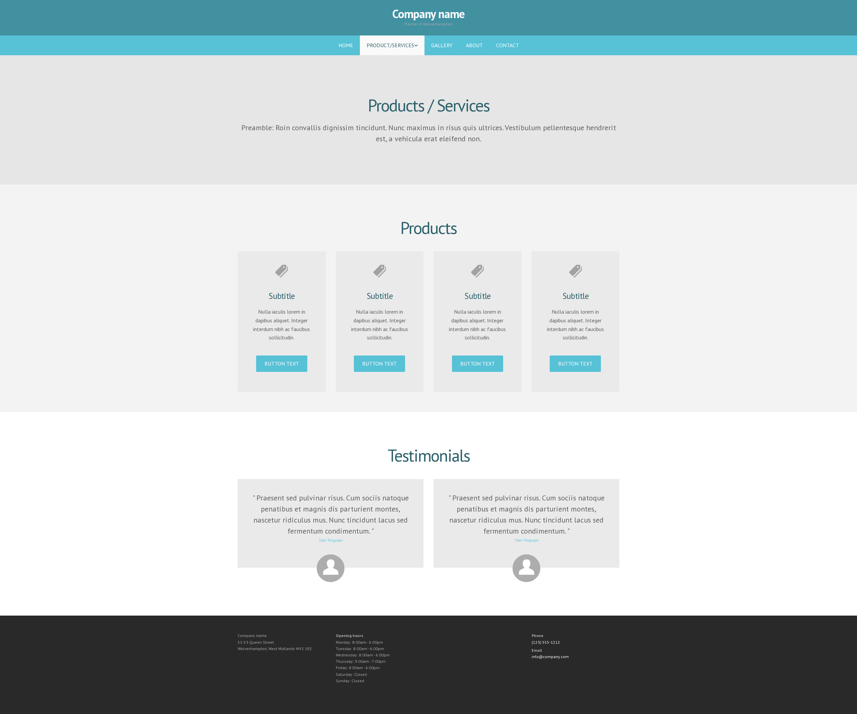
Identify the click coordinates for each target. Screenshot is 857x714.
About (474, 45)
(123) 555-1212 (546, 642)
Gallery (442, 45)
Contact (507, 45)
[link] (392, 45)
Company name (428, 13)
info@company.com (550, 656)
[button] (281, 363)
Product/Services (390, 45)
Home (345, 45)
